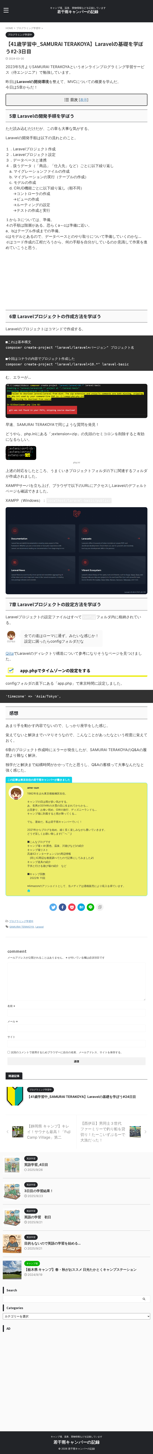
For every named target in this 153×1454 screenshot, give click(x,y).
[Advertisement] (76, 280)
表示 (83, 100)
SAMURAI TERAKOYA (22, 926)
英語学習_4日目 (36, 1165)
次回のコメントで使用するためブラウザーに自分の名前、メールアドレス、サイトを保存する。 (67, 1052)
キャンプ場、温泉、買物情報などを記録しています (76, 1436)
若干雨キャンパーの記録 (77, 11)
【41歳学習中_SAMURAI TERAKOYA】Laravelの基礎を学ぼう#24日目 (81, 1097)
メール (12, 1021)
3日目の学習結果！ (38, 1191)
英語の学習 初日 (37, 1217)
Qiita (10, 653)
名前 (11, 1005)
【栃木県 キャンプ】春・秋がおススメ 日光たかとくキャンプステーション (80, 1269)
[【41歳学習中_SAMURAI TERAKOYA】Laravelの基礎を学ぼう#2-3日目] (81, 907)
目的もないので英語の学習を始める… (52, 1243)
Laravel (39, 926)
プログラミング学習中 (21, 921)
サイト (11, 1036)
